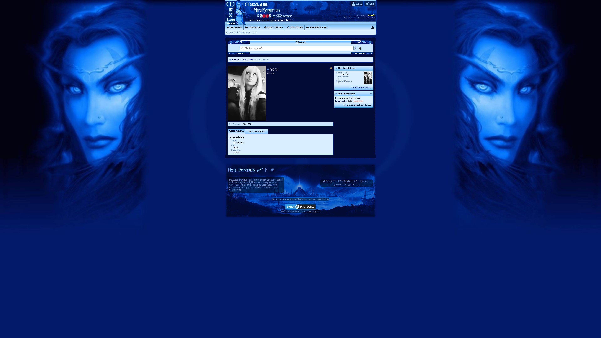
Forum (235, 59)
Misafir (371, 15)
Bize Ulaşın (355, 185)
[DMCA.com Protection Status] (300, 209)
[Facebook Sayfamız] (266, 170)
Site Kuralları (345, 181)
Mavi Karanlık (245, 180)
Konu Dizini (331, 181)
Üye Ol (358, 4)
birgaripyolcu (341, 101)
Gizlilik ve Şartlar (363, 181)
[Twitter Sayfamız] (272, 170)
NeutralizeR (323, 199)
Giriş (371, 4)
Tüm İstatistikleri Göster (360, 88)
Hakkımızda (341, 185)
